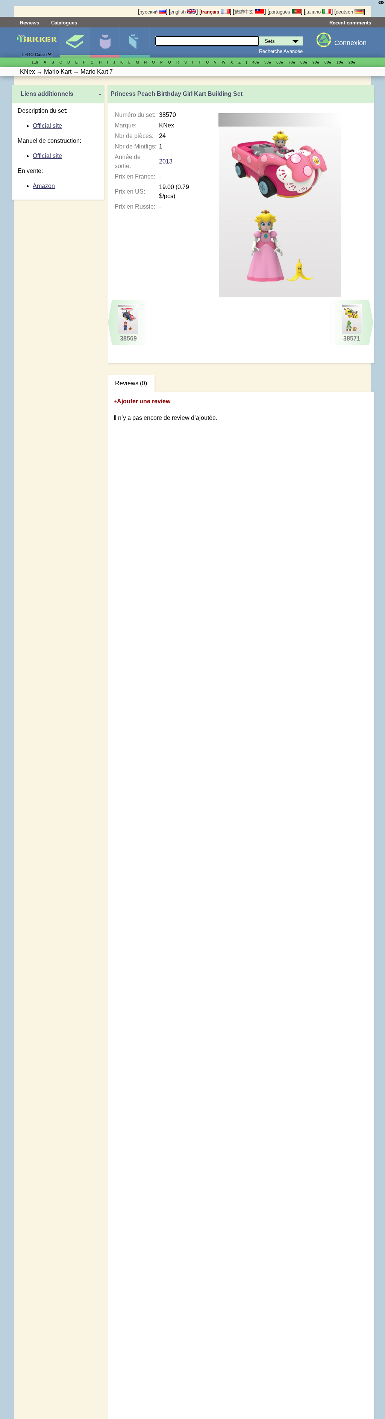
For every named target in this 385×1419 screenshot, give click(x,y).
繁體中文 (244, 12)
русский (149, 12)
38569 (128, 338)
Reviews (29, 23)
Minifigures (105, 42)
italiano (313, 12)
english (178, 12)
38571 (351, 338)
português (280, 12)
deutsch (345, 12)
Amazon (44, 186)
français (211, 12)
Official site (47, 126)
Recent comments (350, 23)
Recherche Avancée (281, 51)
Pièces (134, 42)
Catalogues (64, 23)
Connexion (350, 43)
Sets (74, 42)
